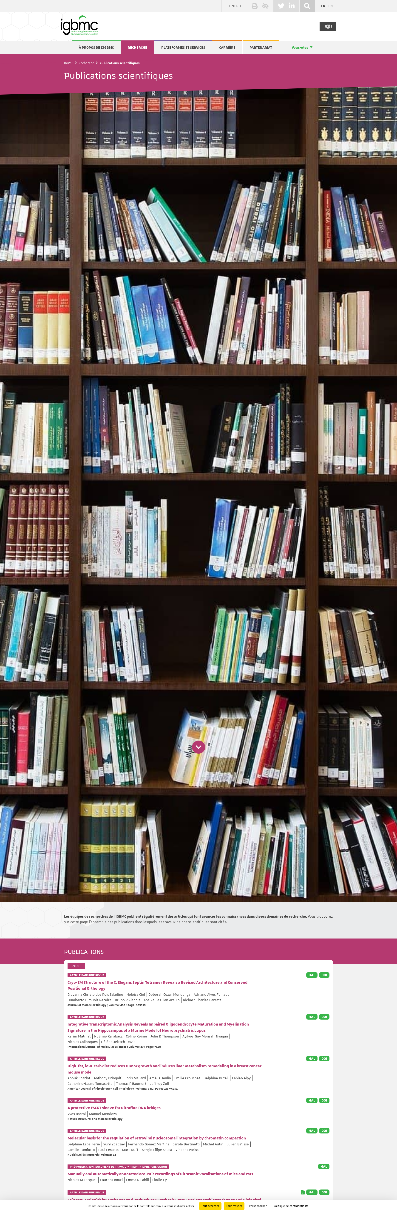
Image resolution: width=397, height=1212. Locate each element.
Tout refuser (234, 1206)
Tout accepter (210, 1206)
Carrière (227, 47)
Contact (234, 6)
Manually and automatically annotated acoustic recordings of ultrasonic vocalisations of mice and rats (160, 1174)
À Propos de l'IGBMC (96, 47)
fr (323, 6)
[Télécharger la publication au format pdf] (303, 1192)
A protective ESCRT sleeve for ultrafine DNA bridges (114, 1108)
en (330, 6)
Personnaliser (258, 1206)
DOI (324, 975)
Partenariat (261, 47)
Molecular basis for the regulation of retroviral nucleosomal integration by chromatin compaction (157, 1138)
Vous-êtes (300, 47)
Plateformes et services (183, 47)
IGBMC (68, 63)
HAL (312, 975)
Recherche (137, 47)
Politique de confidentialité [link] (291, 1206)
